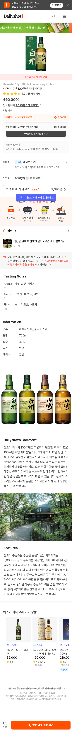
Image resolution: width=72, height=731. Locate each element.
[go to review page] (68, 231)
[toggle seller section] (67, 162)
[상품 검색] (54, 16)
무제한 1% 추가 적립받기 (34, 133)
